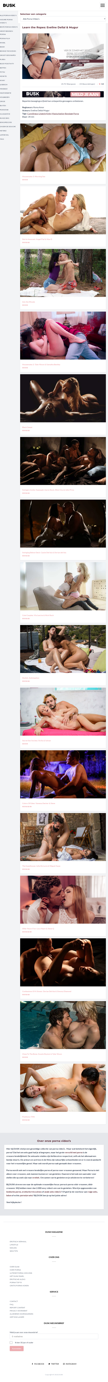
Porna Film (5, 38)
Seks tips (14, 1251)
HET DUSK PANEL (17, 1276)
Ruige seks (4, 118)
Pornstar (4, 110)
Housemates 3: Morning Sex (33, 176)
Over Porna (15, 1270)
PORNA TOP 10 (16, 1282)
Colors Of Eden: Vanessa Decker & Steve (38, 803)
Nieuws (13, 1248)
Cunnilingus (32, 113)
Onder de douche (8, 126)
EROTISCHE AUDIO (17, 1279)
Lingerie (42, 113)
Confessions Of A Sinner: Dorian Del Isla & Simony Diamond (46, 991)
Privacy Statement (18, 1311)
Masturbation (58, 113)
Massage (4, 89)
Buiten (3, 106)
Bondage (69, 113)
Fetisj (2, 72)
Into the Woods (28, 302)
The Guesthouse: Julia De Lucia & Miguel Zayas (41, 866)
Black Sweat (27, 427)
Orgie (2, 101)
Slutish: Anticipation (30, 678)
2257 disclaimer (17, 1317)
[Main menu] (102, 5)
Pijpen (2, 59)
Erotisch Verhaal (18, 1242)
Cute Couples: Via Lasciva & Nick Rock (38, 615)
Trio (2, 139)
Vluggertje (5, 114)
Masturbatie (5, 93)
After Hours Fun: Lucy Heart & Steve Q (38, 928)
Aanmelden (16, 1348)
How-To (3, 76)
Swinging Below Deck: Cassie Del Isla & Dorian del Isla (44, 552)
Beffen (3, 68)
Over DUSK (14, 1267)
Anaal (2, 43)
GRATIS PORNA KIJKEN (19, 1286)
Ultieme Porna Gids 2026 (21, 1273)
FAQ (11, 1304)
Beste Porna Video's (9, 27)
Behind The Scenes (8, 51)
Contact (14, 1301)
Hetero (3, 131)
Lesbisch (3, 85)
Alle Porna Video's (8, 15)
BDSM (2, 47)
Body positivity (7, 64)
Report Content (17, 1308)
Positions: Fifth (28, 1117)
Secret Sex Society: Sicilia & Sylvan (36, 740)
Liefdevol (4, 135)
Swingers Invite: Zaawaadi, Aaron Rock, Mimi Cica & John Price (48, 490)
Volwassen (5, 97)
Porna (76, 113)
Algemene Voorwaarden (21, 1314)
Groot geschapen (8, 55)
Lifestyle (14, 1245)
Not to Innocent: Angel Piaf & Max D (37, 239)
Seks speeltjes (6, 122)
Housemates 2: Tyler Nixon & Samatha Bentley (41, 364)
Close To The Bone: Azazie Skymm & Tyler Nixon (42, 1054)
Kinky (2, 80)
